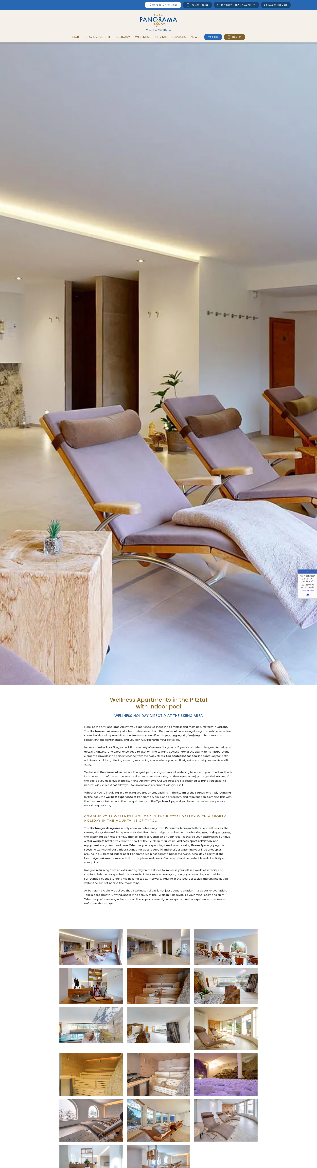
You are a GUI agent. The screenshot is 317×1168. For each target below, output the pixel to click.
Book (215, 37)
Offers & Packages (165, 5)
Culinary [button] (122, 36)
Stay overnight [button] (98, 36)
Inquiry (236, 37)
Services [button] (179, 36)
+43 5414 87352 (200, 5)
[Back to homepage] (158, 22)
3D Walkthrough (275, 5)
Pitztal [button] (161, 36)
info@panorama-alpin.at (238, 5)
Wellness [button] (142, 36)
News (195, 36)
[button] (91, 947)
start (76, 36)
